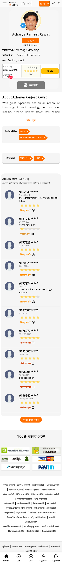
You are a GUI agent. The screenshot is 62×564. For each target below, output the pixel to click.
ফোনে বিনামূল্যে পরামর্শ (31, 526)
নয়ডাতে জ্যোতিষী (38, 485)
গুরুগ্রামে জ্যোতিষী (53, 485)
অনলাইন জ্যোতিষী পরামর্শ (50, 526)
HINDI (38, 158)
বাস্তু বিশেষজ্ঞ (9, 512)
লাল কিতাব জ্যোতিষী (23, 503)
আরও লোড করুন (31, 419)
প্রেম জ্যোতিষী (51, 507)
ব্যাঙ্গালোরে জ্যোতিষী (32, 489)
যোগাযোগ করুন (17, 546)
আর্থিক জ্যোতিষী (26, 507)
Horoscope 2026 (16, 530)
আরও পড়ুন (31, 120)
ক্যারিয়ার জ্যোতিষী (12, 507)
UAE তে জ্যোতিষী (40, 498)
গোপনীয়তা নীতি (43, 546)
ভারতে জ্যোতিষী (8, 494)
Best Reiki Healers (47, 512)
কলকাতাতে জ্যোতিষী (48, 489)
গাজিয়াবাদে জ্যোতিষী (16, 489)
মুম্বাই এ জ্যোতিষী (23, 485)
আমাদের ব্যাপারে (30, 546)
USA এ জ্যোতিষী (22, 494)
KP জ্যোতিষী (51, 503)
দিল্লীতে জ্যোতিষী (9, 485)
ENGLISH (24, 158)
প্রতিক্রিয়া (6, 546)
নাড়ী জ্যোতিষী (39, 507)
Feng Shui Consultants (18, 517)
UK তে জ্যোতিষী (37, 494)
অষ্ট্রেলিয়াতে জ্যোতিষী (24, 498)
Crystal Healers (38, 517)
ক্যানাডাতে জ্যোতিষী (52, 494)
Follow (30, 40)
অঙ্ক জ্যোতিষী (21, 512)
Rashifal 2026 (33, 530)
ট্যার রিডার (32, 512)
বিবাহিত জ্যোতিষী (39, 503)
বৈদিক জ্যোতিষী (9, 503)
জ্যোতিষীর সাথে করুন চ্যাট (12, 526)
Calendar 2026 (49, 530)
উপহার (50, 71)
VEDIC (23, 131)
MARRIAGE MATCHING (32, 137)
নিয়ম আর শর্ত (55, 546)
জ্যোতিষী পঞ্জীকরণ (32, 551)
